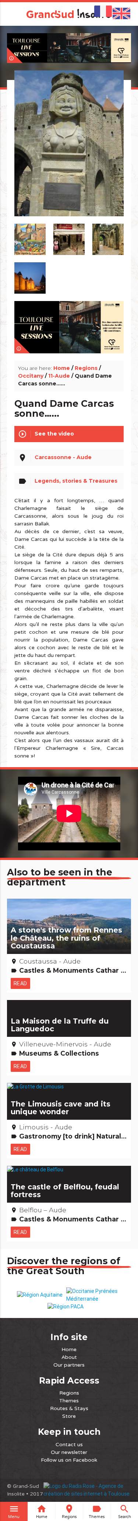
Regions (86, 368)
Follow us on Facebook (69, 1460)
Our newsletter (69, 1452)
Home (61, 368)
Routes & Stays (69, 1408)
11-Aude (59, 376)
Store (69, 1416)
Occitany (30, 376)
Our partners (69, 1365)
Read (20, 983)
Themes (69, 1401)
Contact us (69, 1444)
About (69, 1357)
